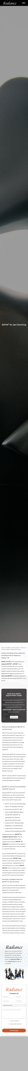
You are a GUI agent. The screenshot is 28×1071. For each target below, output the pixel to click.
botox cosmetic (15, 647)
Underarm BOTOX (9, 823)
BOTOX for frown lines (10, 804)
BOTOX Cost (17, 858)
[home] (10, 3)
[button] (23, 3)
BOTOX (15, 664)
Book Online (14, 717)
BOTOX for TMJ (6, 661)
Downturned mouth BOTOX (12, 809)
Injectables (8, 647)
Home (2, 647)
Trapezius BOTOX (9, 828)
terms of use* (18, 1024)
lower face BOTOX (6, 676)
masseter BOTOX (6, 664)
